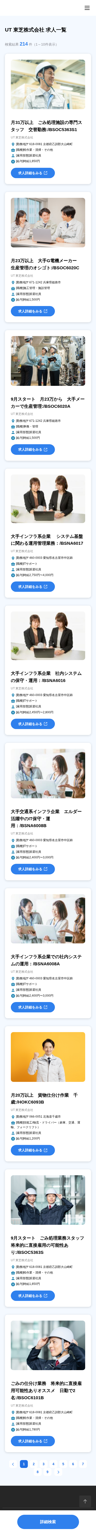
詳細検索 (48, 1522)
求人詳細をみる (30, 173)
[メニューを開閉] (87, 8)
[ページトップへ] (85, 1501)
